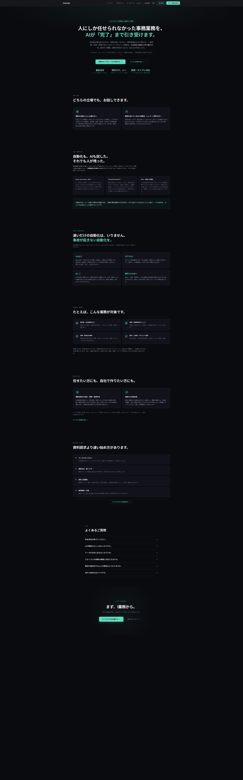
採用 (153, 3)
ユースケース (131, 3)
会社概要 (147, 3)
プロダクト (119, 3)
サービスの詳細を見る (79, 420)
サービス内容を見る (136, 62)
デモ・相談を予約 (173, 3)
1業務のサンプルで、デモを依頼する (109, 62)
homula (66, 3)
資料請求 (161, 3)
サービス (109, 3)
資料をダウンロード (133, 619)
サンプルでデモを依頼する (120, 502)
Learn (138, 3)
